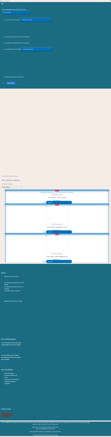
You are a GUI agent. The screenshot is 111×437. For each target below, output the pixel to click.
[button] (14, 304)
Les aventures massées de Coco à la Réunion (14, 283)
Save (58, 190)
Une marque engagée (12, 280)
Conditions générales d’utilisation (9, 382)
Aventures (10, 297)
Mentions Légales (9, 373)
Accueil (4, 176)
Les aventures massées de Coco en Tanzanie (13, 288)
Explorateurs (10, 295)
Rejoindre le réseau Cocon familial (13, 301)
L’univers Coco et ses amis (11, 276)
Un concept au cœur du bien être (16, 278)
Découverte (10, 293)
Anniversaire (10, 299)
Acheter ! (50, 202)
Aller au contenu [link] (4, 1)
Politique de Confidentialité (11, 379)
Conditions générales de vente (10, 376)
